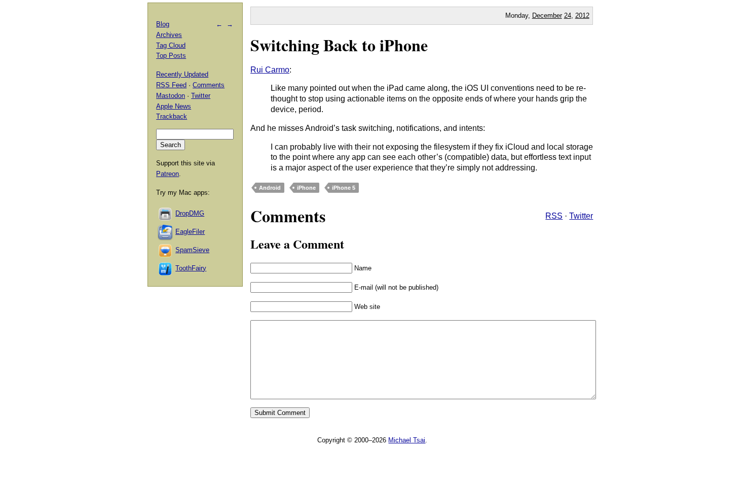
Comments (209, 85)
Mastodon (170, 95)
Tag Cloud (170, 45)
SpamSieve (192, 250)
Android (270, 188)
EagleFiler (190, 231)
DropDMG (189, 213)
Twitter (581, 216)
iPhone (306, 188)
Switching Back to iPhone (339, 45)
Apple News (173, 106)
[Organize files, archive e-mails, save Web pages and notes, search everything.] (165, 231)
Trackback (171, 116)
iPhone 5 (343, 188)
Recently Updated (182, 74)
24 (567, 15)
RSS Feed (171, 85)
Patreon (167, 174)
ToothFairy (190, 268)
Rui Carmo (269, 69)
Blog (162, 24)
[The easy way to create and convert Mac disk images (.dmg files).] (165, 213)
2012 (582, 15)
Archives (169, 35)
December (547, 15)
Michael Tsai (406, 440)
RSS (554, 216)
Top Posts (171, 55)
